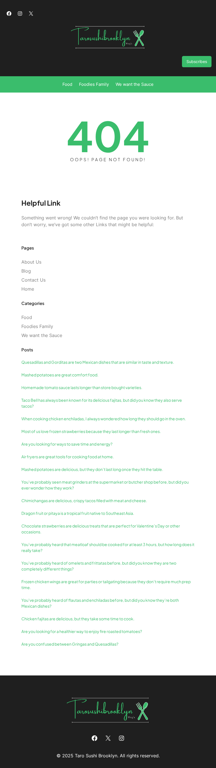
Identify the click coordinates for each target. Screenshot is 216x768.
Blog (26, 271)
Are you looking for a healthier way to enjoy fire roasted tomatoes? (81, 631)
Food (26, 317)
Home (27, 289)
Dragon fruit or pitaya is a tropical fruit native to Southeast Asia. (77, 513)
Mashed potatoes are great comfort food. (59, 374)
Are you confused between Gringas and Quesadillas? (69, 643)
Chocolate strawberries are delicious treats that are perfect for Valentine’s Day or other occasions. (100, 528)
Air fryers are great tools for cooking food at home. (67, 456)
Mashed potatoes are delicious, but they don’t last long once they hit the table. (92, 469)
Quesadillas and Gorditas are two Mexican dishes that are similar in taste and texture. (97, 362)
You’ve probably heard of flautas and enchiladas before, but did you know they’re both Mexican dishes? (100, 603)
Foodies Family (37, 326)
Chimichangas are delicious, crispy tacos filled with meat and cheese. (84, 500)
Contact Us (33, 280)
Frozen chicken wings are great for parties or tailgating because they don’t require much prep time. (106, 584)
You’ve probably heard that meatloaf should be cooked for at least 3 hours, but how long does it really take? (107, 547)
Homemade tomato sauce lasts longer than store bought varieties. (81, 387)
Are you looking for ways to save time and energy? (66, 443)
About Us (31, 262)
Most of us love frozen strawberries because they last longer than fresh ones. (91, 431)
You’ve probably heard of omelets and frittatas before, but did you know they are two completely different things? (98, 565)
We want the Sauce (41, 335)
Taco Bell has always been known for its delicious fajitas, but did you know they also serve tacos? (101, 403)
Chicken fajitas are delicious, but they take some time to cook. (77, 618)
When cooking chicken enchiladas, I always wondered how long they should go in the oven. (103, 418)
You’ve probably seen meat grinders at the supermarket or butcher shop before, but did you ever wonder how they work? (105, 484)
